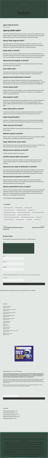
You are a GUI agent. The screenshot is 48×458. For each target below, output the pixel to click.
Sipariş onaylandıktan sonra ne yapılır (27, 217)
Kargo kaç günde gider (19, 207)
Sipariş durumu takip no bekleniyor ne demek (11, 217)
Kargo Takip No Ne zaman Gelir (9, 210)
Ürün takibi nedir (29, 219)
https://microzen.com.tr (16, 290)
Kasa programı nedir (31, 210)
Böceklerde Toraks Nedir (38, 227)
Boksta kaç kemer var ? (7, 327)
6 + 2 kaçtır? (5, 277)
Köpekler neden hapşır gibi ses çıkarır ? (9, 309)
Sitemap (33, 290)
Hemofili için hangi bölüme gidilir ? (9, 315)
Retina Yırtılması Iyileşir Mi (18, 198)
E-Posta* (4, 261)
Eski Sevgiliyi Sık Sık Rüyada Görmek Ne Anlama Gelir (13, 228)
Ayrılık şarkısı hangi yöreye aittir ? (8, 318)
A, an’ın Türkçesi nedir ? (7, 321)
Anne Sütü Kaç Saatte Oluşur (8, 418)
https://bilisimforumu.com (5, 290)
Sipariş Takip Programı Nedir (9, 219)
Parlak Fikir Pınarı (24, 13)
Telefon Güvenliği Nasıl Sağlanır (8, 412)
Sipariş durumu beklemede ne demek (23, 212)
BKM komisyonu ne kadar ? (7, 333)
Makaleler (8, 204)
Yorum (4, 242)
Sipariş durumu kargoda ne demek (10, 214)
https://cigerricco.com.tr (26, 290)
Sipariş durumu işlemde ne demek (38, 212)
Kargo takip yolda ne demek (21, 210)
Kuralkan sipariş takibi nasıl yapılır (9, 212)
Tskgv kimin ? (5, 324)
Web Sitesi (5, 267)
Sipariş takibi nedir (39, 217)
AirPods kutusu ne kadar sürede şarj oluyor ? (10, 330)
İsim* (4, 256)
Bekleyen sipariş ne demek (8, 207)
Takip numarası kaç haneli (20, 219)
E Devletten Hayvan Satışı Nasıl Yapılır (9, 414)
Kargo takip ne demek (28, 207)
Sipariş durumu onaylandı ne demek (24, 214)
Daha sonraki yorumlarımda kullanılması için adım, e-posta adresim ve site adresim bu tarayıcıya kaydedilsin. (21, 274)
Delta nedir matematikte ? (7, 306)
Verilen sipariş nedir (37, 219)
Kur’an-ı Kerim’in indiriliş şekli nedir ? (9, 312)
